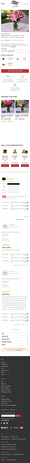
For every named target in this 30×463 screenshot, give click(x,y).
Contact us (4, 364)
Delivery (3, 362)
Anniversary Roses (14, 436)
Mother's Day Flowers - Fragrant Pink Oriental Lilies (22, 116)
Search (3, 374)
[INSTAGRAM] (7, 423)
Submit (18, 415)
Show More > (13, 46)
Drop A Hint (4, 403)
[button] (2, 3)
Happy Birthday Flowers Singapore (8, 446)
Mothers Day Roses (5, 436)
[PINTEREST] (4, 423)
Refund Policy (5, 366)
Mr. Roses (3, 459)
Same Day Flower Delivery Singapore (8, 444)
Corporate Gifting (6, 401)
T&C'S (2, 368)
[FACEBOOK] (1, 423)
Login (2, 372)
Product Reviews (5, 390)
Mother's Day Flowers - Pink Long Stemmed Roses (8, 116)
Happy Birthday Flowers (18, 454)
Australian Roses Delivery (11, 459)
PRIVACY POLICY (5, 370)
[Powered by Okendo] (4, 175)
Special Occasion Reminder (8, 405)
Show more (14, 329)
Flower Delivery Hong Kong (6, 454)
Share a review (5, 399)
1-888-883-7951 (5, 420)
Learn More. (19, 350)
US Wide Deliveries (6, 392)
